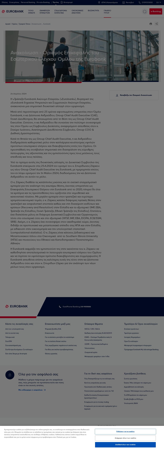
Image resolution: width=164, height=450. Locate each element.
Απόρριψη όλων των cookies (125, 438)
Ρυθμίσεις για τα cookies (125, 431)
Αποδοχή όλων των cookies (125, 445)
